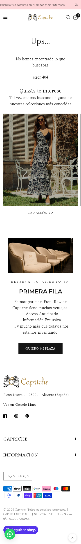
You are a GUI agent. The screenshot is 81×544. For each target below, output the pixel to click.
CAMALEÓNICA (40, 213)
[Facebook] (8, 416)
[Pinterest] (30, 416)
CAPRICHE (15, 439)
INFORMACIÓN (20, 455)
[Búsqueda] (68, 17)
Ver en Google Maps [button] (19, 404)
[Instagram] (19, 416)
